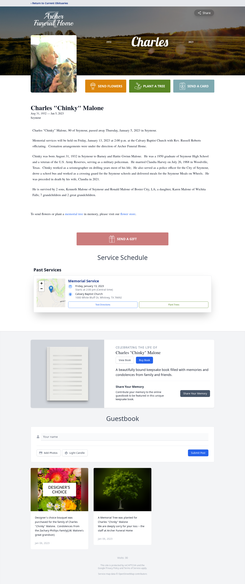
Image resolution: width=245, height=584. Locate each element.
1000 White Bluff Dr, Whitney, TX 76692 (98, 297)
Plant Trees (173, 304)
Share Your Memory (195, 393)
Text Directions (102, 304)
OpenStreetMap (126, 573)
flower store (127, 214)
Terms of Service (132, 568)
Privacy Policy (112, 568)
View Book (125, 360)
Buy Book (144, 360)
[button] (51, 289)
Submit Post (198, 453)
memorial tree (74, 214)
